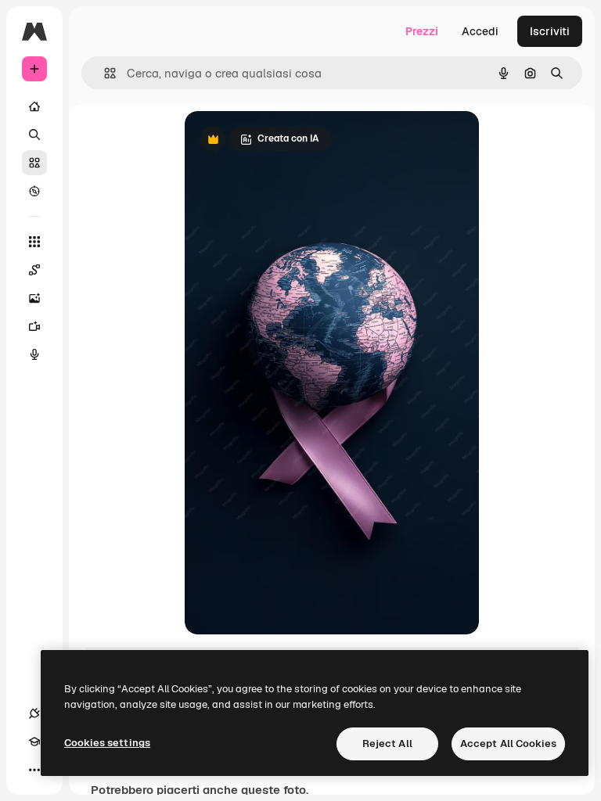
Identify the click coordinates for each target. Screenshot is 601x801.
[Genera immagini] (34, 298)
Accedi (480, 31)
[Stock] (34, 162)
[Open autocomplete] (103, 73)
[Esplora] (34, 190)
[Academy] (34, 741)
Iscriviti (550, 31)
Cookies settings (107, 742)
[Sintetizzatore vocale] (34, 354)
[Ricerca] (34, 134)
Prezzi (421, 31)
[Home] (34, 106)
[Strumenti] (34, 241)
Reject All (387, 743)
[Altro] (34, 769)
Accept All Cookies (508, 743)
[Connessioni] (34, 713)
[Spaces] (34, 269)
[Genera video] (34, 326)
